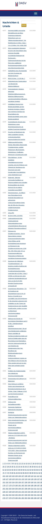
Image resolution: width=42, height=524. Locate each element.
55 (12, 470)
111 (35, 476)
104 (13, 476)
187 (38, 485)
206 (19, 489)
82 (17, 473)
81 (15, 473)
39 (32, 467)
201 (4, 489)
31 (15, 467)
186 (35, 485)
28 (8, 467)
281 (19, 498)
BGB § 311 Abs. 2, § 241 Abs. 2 (16, 78)
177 (7, 485)
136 (35, 479)
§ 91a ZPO (11, 213)
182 (22, 485)
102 (7, 476)
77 (6, 473)
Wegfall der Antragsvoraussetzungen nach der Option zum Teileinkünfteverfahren (17, 415)
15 (27, 463)
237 (38, 492)
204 (13, 489)
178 (10, 485)
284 (29, 498)
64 (32, 470)
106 (19, 476)
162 (38, 482)
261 (35, 495)
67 (39, 470)
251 (4, 495)
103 (10, 476)
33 (19, 467)
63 (30, 470)
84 (21, 473)
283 (26, 498)
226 (4, 492)
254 (13, 495)
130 (16, 479)
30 (12, 467)
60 (24, 470)
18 (33, 463)
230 (16, 492)
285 (32, 498)
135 (32, 479)
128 (10, 479)
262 (38, 495)
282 (22, 498)
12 (20, 463)
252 (7, 495)
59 (21, 470)
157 (22, 482)
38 (30, 467)
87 (28, 473)
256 (19, 495)
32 (17, 467)
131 (19, 479)
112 (38, 476)
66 (37, 470)
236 (35, 492)
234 (29, 492)
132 (22, 479)
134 (29, 479)
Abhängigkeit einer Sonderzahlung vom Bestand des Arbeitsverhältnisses (17, 84)
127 (7, 479)
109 (29, 476)
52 (6, 470)
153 (10, 482)
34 (21, 467)
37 (28, 467)
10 (15, 463)
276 (4, 498)
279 (13, 498)
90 (35, 473)
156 (19, 482)
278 (10, 498)
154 (13, 482)
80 (12, 473)
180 (16, 485)
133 (26, 479)
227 (7, 492)
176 (4, 485)
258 (26, 495)
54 (10, 470)
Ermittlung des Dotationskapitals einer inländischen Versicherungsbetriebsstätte (16, 373)
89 (32, 473)
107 (22, 476)
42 (39, 467)
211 (35, 489)
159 (29, 482)
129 (13, 479)
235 (32, 492)
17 (31, 463)
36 (26, 467)
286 (35, 498)
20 (38, 463)
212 (38, 489)
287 (38, 498)
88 (30, 473)
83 (19, 473)
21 (40, 463)
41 (37, 467)
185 (32, 485)
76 (3, 473)
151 (4, 482)
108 (26, 476)
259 (29, 495)
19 (36, 463)
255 (16, 495)
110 (32, 476)
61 (26, 470)
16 (29, 463)
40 (35, 467)
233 (26, 492)
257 (22, 495)
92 (39, 473)
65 (35, 470)
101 (4, 476)
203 (10, 489)
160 (32, 482)
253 (10, 495)
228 (10, 492)
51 (3, 470)
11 (18, 463)
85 (24, 473)
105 (16, 476)
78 (8, 473)
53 (8, 470)
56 (15, 470)
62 (28, 470)
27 (6, 467)
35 (24, 467)
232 (22, 492)
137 (38, 479)
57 (17, 470)
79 (10, 473)
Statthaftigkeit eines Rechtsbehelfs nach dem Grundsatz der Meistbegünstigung (17, 73)
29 (10, 467)
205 (16, 489)
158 (26, 482)
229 (13, 492)
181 (19, 485)
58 (19, 470)
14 (24, 463)
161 (35, 482)
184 (29, 485)
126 (4, 479)
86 (26, 473)
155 (16, 482)
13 (22, 463)
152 (7, 482)
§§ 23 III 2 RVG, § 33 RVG (15, 215)
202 (7, 489)
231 (19, 492)
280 (16, 498)
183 (26, 485)
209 (29, 489)
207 (22, 489)
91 (37, 473)
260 (32, 495)
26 (3, 467)
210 (32, 489)
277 (7, 498)
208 (26, 489)
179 (13, 485)
